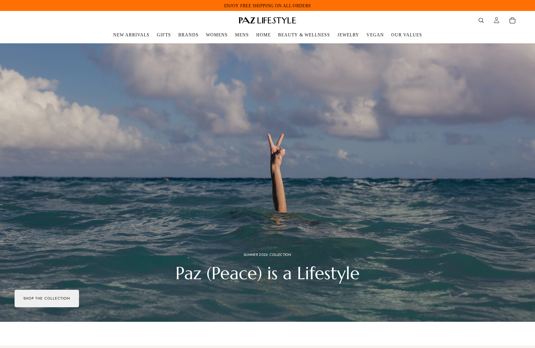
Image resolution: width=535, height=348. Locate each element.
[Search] (481, 20)
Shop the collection (46, 298)
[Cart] (512, 20)
